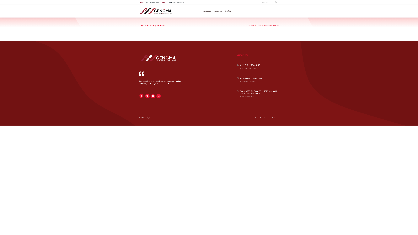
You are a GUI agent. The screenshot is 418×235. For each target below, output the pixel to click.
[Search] (276, 2)
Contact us (275, 118)
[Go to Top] (414, 231)
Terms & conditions (261, 118)
